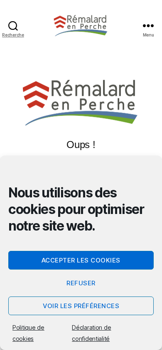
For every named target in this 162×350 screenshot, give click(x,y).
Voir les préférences (81, 306)
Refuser (81, 283)
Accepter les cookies (81, 260)
